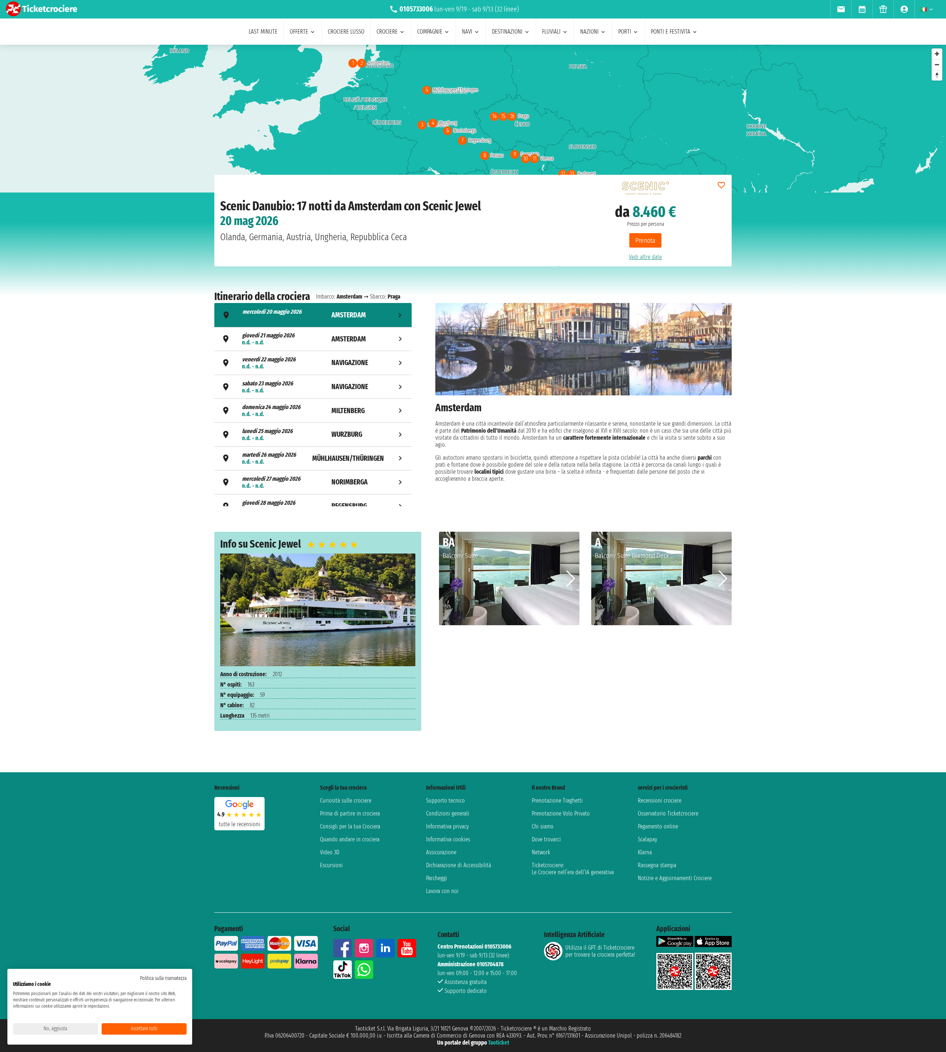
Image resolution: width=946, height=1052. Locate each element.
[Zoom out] (937, 64)
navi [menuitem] (467, 31)
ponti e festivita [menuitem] (670, 31)
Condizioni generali (447, 813)
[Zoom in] (937, 53)
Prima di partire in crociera (350, 813)
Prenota (645, 240)
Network (541, 852)
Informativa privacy (447, 826)
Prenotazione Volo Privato (561, 813)
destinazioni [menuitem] (507, 31)
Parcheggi (436, 878)
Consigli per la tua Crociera (350, 826)
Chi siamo (543, 826)
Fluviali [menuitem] (551, 31)
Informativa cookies (448, 839)
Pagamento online (658, 826)
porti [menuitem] (624, 31)
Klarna (645, 852)
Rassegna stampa (657, 865)
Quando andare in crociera (350, 839)
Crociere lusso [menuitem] (346, 31)
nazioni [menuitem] (589, 31)
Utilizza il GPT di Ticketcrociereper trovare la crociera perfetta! (600, 951)
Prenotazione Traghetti (557, 800)
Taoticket (498, 1042)
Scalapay (647, 839)
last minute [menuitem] (263, 31)
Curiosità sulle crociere (345, 800)
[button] (571, 579)
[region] (473, 119)
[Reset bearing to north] (937, 75)
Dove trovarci (546, 839)
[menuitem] (840, 9)
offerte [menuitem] (299, 31)
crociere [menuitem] (387, 31)
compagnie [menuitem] (429, 31)
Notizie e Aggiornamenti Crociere (675, 878)
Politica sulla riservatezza (163, 978)
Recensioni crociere (659, 800)
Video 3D (329, 852)
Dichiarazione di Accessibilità (458, 865)
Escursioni (331, 865)
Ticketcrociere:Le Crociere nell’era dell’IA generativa (573, 869)
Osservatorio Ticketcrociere (668, 813)
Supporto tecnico (445, 800)
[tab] (313, 315)
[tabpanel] (583, 405)
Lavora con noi (442, 891)
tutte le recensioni (239, 824)
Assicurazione (441, 852)
